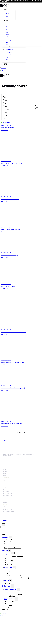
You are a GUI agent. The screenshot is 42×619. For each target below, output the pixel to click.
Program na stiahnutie (12, 548)
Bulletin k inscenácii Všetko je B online (10, 229)
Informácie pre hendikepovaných (19, 578)
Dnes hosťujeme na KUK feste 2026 (10, 199)
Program (5, 537)
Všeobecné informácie (15, 557)
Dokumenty (6, 586)
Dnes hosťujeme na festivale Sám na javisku (12, 423)
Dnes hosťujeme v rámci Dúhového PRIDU (11, 163)
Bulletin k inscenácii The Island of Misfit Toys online (13, 332)
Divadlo (3, 125)
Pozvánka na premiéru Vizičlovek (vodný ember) (13, 388)
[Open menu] (1, 79)
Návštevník (8, 567)
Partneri (9, 564)
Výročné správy (12, 596)
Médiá (6, 580)
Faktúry (9, 605)
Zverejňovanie (9, 599)
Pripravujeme (9, 544)
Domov (4, 534)
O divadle (7, 554)
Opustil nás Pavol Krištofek (8, 127)
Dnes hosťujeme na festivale (8, 286)
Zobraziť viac (4, 130)
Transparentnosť (10, 589)
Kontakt (5, 64)
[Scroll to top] (1, 525)
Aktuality (5, 63)
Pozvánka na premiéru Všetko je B (9, 255)
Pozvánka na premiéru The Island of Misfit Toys (12, 362)
